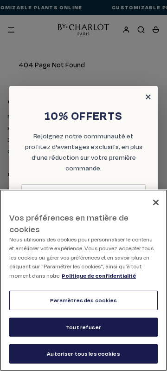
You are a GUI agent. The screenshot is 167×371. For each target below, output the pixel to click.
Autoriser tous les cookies (83, 354)
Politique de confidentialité (99, 276)
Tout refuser (83, 327)
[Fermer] (156, 202)
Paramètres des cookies (83, 300)
